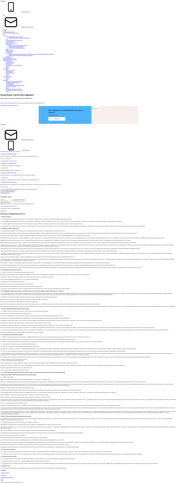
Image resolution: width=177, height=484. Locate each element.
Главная (5, 29)
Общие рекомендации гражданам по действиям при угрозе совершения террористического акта (31, 54)
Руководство (9, 44)
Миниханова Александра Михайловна (18, 45)
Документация (9, 51)
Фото (7, 67)
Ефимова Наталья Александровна (17, 47)
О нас (4, 30)
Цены (7, 49)
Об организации (10, 41)
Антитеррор (9, 52)
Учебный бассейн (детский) (12, 82)
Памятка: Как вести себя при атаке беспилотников (21, 55)
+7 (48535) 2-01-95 (25, 11)
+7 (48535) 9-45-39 (5, 472)
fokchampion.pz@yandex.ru (27, 27)
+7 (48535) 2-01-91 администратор (9, 182)
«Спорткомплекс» (7, 76)
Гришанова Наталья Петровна (16, 46)
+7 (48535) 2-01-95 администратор (9, 172)
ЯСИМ (12, 191)
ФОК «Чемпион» (7, 60)
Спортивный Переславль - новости (14, 36)
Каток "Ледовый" (10, 70)
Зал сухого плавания (11, 86)
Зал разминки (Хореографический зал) (15, 85)
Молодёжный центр (8, 57)
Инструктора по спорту (8, 31)
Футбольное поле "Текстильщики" (14, 65)
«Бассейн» (5, 80)
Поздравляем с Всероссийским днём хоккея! (19, 38)
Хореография (9, 71)
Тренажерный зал (10, 62)
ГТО (7, 39)
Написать (56, 118)
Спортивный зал (10, 61)
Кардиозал (8, 64)
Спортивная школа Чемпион (10, 59)
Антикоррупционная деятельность (14, 40)
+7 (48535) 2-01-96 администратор (9, 153)
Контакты (8, 56)
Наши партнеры (10, 50)
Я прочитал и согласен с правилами (18, 203)
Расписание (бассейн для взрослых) (14, 90)
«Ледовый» (6, 69)
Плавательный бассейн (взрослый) (14, 81)
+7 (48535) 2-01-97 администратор (9, 163)
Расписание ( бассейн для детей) (13, 89)
